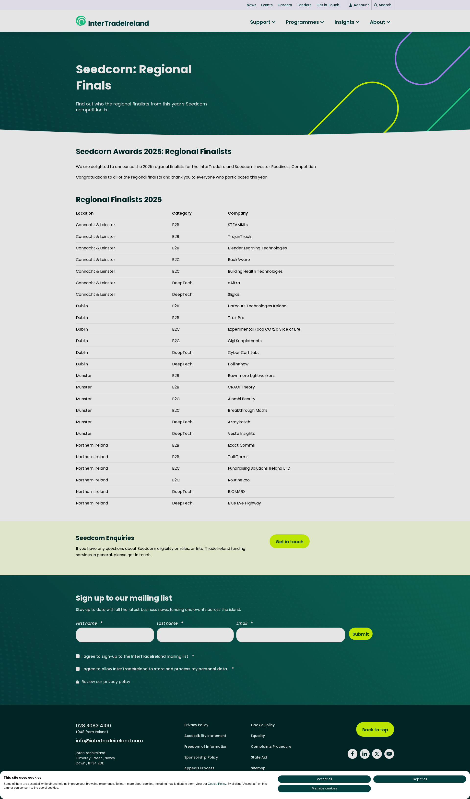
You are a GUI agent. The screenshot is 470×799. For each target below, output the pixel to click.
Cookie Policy (217, 784)
